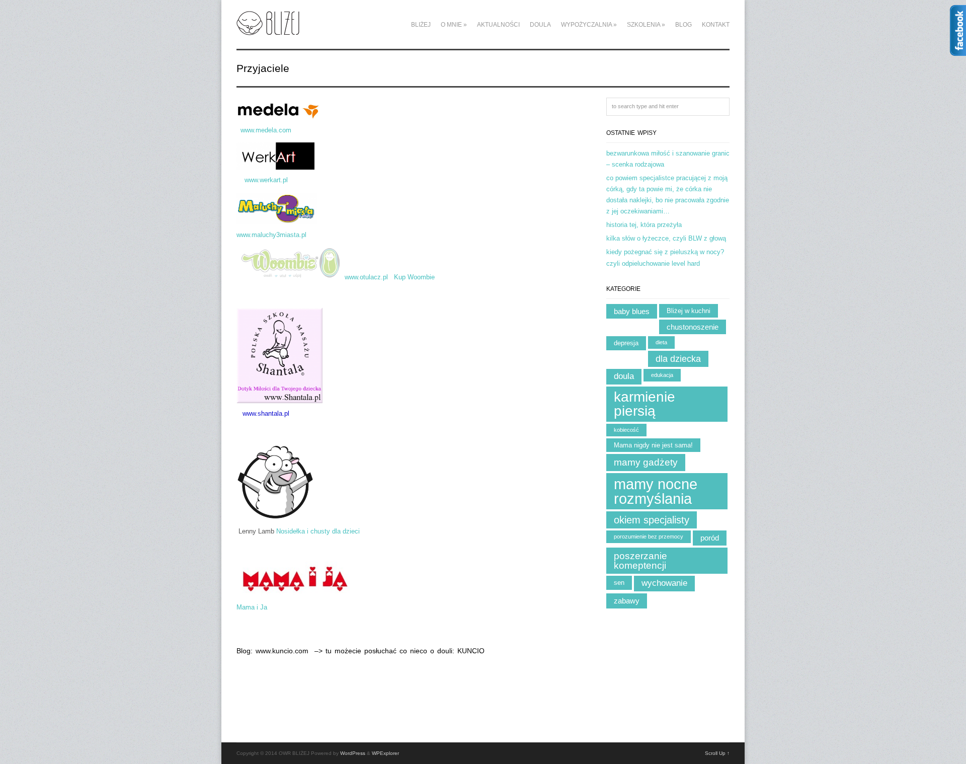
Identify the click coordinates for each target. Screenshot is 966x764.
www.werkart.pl (266, 180)
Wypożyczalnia (589, 24)
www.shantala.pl (266, 413)
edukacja (662, 375)
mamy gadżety (646, 462)
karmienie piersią (644, 404)
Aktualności (498, 24)
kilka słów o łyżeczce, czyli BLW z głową (666, 238)
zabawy (626, 600)
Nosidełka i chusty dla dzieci (318, 531)
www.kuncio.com (283, 651)
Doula (540, 24)
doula (624, 376)
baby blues (632, 311)
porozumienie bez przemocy (648, 536)
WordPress (352, 753)
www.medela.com (287, 130)
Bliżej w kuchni (688, 311)
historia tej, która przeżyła (644, 224)
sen (619, 582)
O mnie (454, 24)
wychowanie (664, 583)
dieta (661, 342)
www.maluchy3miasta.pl (274, 235)
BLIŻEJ (421, 24)
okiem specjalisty (651, 519)
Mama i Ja (251, 607)
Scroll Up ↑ (717, 753)
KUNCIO (471, 651)
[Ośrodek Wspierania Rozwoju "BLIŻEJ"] (267, 30)
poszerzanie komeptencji (640, 561)
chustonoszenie (692, 327)
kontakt (716, 24)
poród (709, 537)
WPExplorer (385, 753)
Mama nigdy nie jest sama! (653, 445)
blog (683, 24)
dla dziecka (678, 359)
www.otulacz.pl (367, 277)
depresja (626, 343)
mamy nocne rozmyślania (655, 491)
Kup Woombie (414, 277)
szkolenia (646, 24)
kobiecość (626, 430)
